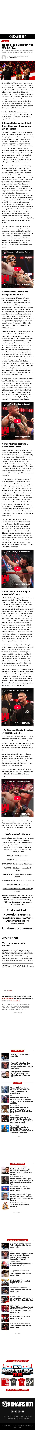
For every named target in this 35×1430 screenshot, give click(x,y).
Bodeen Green (13, 57)
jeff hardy (5, 1008)
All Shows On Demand (17, 928)
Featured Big (25, 1006)
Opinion (16, 1416)
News (4, 1416)
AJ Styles (16, 1004)
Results (10, 1416)
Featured (16, 1006)
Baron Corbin (25, 1004)
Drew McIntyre (7, 1006)
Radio (22, 1416)
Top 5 (24, 1009)
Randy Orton (26, 1008)
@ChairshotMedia (7, 998)
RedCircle (10, 990)
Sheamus (18, 1009)
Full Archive (29, 1416)
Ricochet (5, 1009)
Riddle (12, 1009)
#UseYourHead (15, 1001)
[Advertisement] (17, 17)
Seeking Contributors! (23, 1419)
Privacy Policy (11, 1419)
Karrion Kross (15, 1008)
